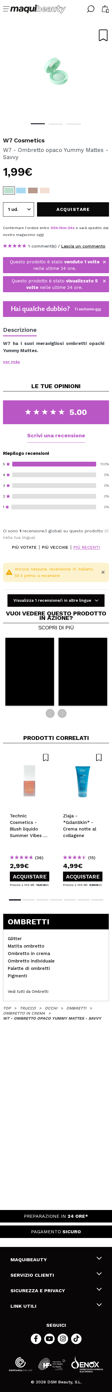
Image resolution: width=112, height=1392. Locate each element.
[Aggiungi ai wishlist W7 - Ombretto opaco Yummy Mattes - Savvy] (103, 35)
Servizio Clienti (32, 1275)
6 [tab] (84, 899)
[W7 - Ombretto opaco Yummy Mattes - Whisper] (33, 190)
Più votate (24, 547)
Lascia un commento (83, 246)
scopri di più (56, 628)
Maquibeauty (28, 1259)
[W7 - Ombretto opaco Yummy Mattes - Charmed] (45, 190)
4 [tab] (56, 899)
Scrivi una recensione (56, 435)
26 (70, 228)
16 (61, 228)
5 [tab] (70, 899)
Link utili (23, 1306)
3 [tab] (74, 124)
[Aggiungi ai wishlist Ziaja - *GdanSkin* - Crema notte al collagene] (82, 757)
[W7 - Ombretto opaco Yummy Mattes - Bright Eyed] (21, 190)
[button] (29, 672)
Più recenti (86, 547)
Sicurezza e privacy (37, 1290)
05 (53, 228)
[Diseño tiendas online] (87, 1364)
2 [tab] (56, 124)
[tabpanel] (56, 71)
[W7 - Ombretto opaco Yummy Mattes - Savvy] (9, 190)
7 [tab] (97, 899)
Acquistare (30, 876)
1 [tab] (38, 123)
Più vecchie (55, 547)
